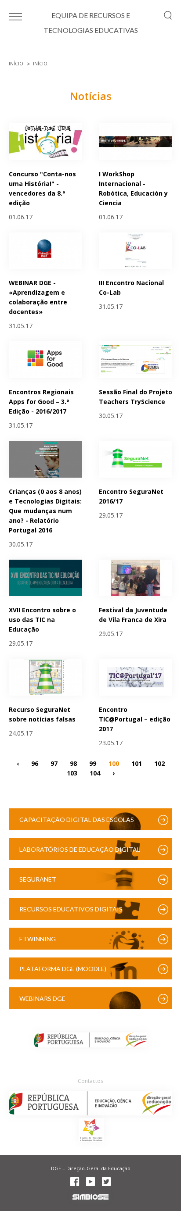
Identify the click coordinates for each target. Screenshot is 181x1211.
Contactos (90, 1081)
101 (136, 763)
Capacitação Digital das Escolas (76, 819)
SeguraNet (37, 879)
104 (95, 772)
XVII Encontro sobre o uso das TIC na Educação (42, 619)
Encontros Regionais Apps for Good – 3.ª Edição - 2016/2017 (41, 401)
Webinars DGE (42, 998)
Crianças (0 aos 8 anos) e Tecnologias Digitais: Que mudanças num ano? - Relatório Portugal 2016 (45, 510)
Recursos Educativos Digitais (71, 909)
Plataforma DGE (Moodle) (62, 968)
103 (72, 772)
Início (16, 64)
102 (159, 763)
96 (34, 763)
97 (54, 763)
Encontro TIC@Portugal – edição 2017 (134, 719)
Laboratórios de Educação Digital (79, 849)
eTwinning (37, 939)
